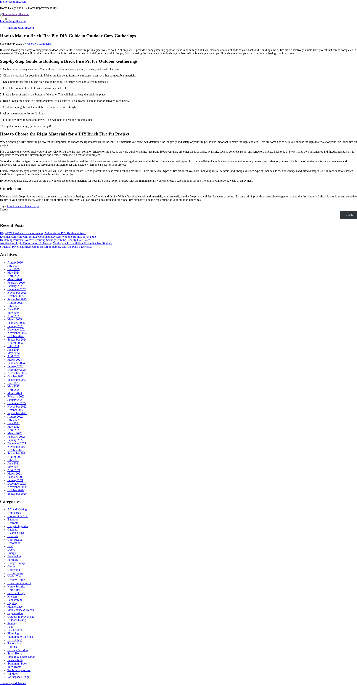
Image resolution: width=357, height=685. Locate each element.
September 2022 (17, 413)
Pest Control (14, 630)
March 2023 (14, 393)
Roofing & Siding (17, 650)
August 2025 (15, 302)
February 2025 (16, 322)
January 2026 (15, 286)
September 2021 (17, 453)
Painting (12, 623)
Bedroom (12, 522)
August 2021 (15, 456)
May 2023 (13, 386)
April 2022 (13, 430)
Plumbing (13, 633)
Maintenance (14, 606)
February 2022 (16, 436)
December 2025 (16, 289)
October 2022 (15, 409)
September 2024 (17, 339)
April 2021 (13, 470)
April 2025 (13, 316)
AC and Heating (17, 509)
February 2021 (16, 476)
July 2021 (13, 460)
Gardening (13, 569)
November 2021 (17, 446)
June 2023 (13, 383)
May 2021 (13, 466)
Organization (15, 613)
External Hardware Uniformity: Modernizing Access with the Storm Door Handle (48, 236)
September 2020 (17, 493)
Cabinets (12, 529)
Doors (11, 549)
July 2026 (13, 265)
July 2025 (13, 306)
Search (4, 209)
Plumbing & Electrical (20, 636)
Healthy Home (16, 579)
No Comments (43, 43)
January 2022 (15, 440)
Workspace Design (18, 676)
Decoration (13, 543)
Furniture (12, 559)
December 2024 (16, 329)
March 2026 (14, 279)
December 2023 (16, 369)
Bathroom (13, 519)
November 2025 (17, 292)
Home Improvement (19, 583)
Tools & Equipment (18, 670)
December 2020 (16, 483)
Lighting (12, 603)
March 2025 (14, 319)
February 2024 (16, 363)
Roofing (12, 646)
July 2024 (13, 346)
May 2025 (13, 312)
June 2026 (13, 269)
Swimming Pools (17, 663)
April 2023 (13, 389)
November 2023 (17, 373)
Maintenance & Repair (20, 609)
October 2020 (15, 490)
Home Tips (13, 589)
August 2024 (15, 342)
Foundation (14, 556)
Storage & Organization (21, 656)
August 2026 (15, 262)
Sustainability (15, 660)
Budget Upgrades (17, 526)
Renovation (14, 643)
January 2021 (15, 480)
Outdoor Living (16, 620)
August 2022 (15, 416)
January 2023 (15, 399)
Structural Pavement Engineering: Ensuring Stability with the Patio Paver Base (46, 246)
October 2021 (15, 450)
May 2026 (13, 272)
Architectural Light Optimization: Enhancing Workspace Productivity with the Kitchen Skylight (56, 243)
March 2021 (14, 473)
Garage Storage (16, 563)
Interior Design (16, 593)
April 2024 (13, 356)
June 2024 (13, 349)
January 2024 (15, 366)
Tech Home (14, 666)
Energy (11, 553)
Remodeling (14, 640)
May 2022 (13, 426)
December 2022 (16, 403)
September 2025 (17, 299)
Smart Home (14, 653)
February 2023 (16, 396)
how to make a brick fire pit (23, 206)
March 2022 (14, 433)
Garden (11, 566)
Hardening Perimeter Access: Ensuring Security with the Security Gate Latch (45, 240)
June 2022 (13, 423)
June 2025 (13, 309)
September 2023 (17, 379)
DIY (10, 546)
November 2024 (17, 332)
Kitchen (12, 596)
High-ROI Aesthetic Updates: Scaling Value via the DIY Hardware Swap (43, 233)
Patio (10, 626)
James (30, 43)
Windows (13, 673)
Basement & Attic (17, 516)
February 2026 (16, 282)
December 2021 (16, 443)
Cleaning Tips (15, 532)
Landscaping (14, 599)
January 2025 (15, 326)
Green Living (15, 573)
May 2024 (13, 353)
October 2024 (15, 336)
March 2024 (14, 359)
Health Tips (14, 576)
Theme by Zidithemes (13, 683)
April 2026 (13, 275)
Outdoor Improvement (20, 616)
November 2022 (17, 406)
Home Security (16, 586)
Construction (14, 539)
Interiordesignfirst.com (13, 1)
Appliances (14, 512)
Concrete (12, 536)
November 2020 (17, 486)
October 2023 (15, 376)
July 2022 (13, 419)
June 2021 (13, 463)
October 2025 (15, 296)
